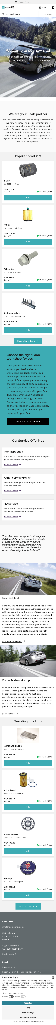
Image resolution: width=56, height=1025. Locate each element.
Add (28, 197)
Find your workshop (12, 641)
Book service (8, 713)
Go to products (26, 906)
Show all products (26, 341)
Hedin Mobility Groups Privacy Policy (20, 972)
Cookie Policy (8, 967)
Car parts (48, 14)
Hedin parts (8, 954)
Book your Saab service (28, 421)
